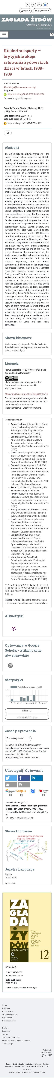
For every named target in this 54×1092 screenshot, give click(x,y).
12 (31, 585)
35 (9, 591)
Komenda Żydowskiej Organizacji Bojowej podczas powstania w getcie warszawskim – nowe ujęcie (29, 497)
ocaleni (15, 350)
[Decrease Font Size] (39, 5)
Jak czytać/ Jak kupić (11, 1037)
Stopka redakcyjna (9, 1014)
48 (46, 591)
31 (42, 588)
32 (45, 588)
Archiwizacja (7, 1044)
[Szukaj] (52, 34)
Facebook (6, 1031)
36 (11, 591)
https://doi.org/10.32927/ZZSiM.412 (24, 123)
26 (27, 588)
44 (34, 591)
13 (34, 585)
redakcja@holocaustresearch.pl (21, 87)
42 (29, 591)
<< (6, 585)
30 (39, 588)
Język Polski (42, 11)
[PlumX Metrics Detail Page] (13, 629)
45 (37, 591)
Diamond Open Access (16, 401)
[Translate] (45, 5)
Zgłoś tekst (10, 883)
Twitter (5, 1034)
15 (39, 585)
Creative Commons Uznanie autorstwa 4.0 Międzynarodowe (23, 385)
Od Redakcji (26, 487)
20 (10, 588)
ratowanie (43, 347)
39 (20, 591)
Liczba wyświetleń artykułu (27, 717)
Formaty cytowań (15, 738)
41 (26, 591)
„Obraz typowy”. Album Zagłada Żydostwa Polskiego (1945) (29, 427)
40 (23, 591)
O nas (4, 1005)
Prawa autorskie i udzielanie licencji (16, 1041)
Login (25, 11)
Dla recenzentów (9, 1021)
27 (30, 588)
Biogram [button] (8, 90)
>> (12, 594)
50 (7, 594)
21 (13, 588)
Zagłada (26, 344)
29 (36, 588)
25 (25, 588)
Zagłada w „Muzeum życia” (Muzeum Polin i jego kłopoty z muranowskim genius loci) (28, 455)
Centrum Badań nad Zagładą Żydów (30, 1072)
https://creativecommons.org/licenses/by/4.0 (26, 394)
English (8, 874)
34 (6, 591)
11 (28, 585)
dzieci (7, 350)
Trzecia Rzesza (12, 347)
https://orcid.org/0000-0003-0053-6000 (26, 94)
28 (33, 588)
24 (22, 588)
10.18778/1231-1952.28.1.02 (19, 818)
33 (47, 588)
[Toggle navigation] (4, 35)
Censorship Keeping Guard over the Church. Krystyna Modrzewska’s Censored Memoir (27, 522)
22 (16, 588)
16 (42, 585)
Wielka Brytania (38, 344)
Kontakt (5, 1028)
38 (17, 591)
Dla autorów (7, 1018)
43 (31, 591)
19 (7, 588)
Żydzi (22, 350)
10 (25, 585)
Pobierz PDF (27, 711)
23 (19, 588)
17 (45, 585)
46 (40, 591)
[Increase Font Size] (34, 5)
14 (37, 585)
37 (14, 591)
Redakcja (6, 1008)
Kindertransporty (13, 344)
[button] (11, 778)
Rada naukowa (8, 1011)
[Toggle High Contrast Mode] (28, 5)
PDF (7, 133)
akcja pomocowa (29, 347)
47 (43, 591)
